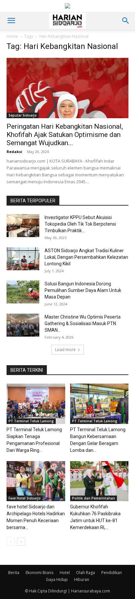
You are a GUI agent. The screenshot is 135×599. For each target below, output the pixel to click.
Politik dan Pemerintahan (93, 498)
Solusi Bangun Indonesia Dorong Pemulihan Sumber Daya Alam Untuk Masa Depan (83, 290)
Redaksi (14, 151)
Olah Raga (85, 572)
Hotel (65, 572)
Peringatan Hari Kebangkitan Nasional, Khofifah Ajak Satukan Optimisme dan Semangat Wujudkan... (65, 134)
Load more (65, 349)
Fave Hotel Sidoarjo (25, 498)
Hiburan (81, 579)
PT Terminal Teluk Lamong (31, 421)
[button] (11, 21)
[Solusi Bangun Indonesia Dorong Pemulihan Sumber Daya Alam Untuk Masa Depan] (23, 291)
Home (12, 36)
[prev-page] (11, 542)
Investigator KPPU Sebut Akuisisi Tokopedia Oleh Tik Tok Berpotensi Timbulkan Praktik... (80, 224)
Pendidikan (111, 572)
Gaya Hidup (57, 579)
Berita (13, 572)
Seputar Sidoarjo (23, 115)
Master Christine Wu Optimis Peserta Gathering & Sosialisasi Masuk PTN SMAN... (83, 323)
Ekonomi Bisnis (39, 572)
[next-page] (21, 542)
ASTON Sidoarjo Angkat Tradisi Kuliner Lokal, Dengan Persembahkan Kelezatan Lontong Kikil (86, 257)
